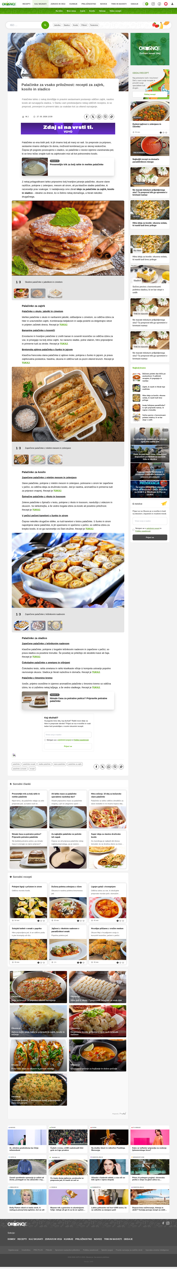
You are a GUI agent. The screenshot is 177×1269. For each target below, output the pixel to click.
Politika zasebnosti (90, 1250)
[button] (21, 293)
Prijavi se (68, 746)
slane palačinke (59, 764)
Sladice (67, 25)
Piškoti (84, 25)
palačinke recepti (29, 764)
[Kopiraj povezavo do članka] (111, 116)
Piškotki (49, 1250)
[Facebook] (86, 116)
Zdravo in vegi (58, 4)
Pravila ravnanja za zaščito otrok (129, 1250)
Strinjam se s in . (68, 740)
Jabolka (57, 25)
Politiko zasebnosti (81, 740)
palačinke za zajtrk (75, 764)
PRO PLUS (38, 1250)
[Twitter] (92, 116)
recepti (32, 769)
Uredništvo (26, 1250)
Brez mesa (71, 11)
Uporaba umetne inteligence (157, 1250)
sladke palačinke (45, 764)
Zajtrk (82, 11)
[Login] (172, 4)
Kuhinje (73, 4)
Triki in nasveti (119, 4)
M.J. (27, 117)
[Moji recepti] (166, 4)
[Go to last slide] (16, 238)
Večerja (102, 11)
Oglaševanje (13, 1250)
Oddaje (134, 4)
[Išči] (45, 25)
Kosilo (92, 11)
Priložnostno (89, 4)
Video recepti (115, 11)
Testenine (94, 25)
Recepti (26, 4)
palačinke (16, 764)
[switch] (145, 4)
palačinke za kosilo (19, 769)
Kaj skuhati (40, 4)
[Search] (153, 3)
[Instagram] (167, 1223)
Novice (103, 4)
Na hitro (59, 11)
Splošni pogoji (107, 1250)
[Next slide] (119, 238)
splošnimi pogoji (64, 740)
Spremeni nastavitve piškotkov (67, 1250)
